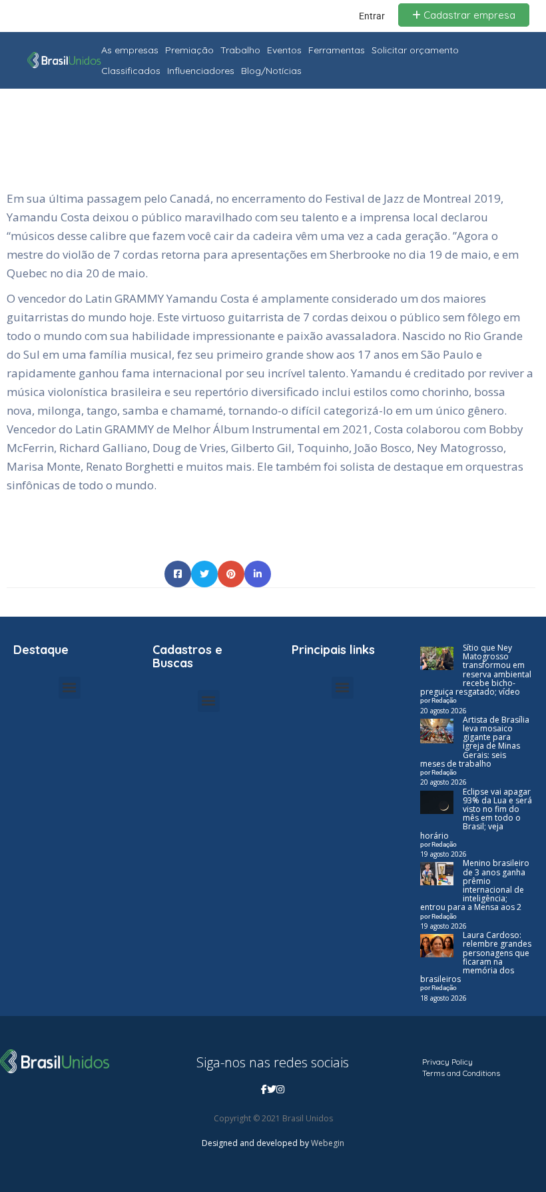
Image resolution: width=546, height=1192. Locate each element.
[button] (70, 688)
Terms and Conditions (461, 1073)
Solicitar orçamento (415, 50)
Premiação (189, 50)
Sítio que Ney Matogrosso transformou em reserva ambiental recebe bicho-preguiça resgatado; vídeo (475, 669)
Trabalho (240, 50)
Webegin (327, 1143)
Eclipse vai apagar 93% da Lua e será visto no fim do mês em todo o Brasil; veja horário (476, 813)
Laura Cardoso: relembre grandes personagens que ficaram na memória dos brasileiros (475, 957)
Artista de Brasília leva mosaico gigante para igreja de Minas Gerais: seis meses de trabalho (474, 741)
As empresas (129, 50)
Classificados (130, 71)
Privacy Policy (447, 1062)
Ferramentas (336, 50)
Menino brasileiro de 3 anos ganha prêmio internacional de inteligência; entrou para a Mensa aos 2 (474, 885)
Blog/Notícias (271, 71)
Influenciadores (200, 71)
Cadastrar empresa (468, 15)
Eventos (284, 50)
